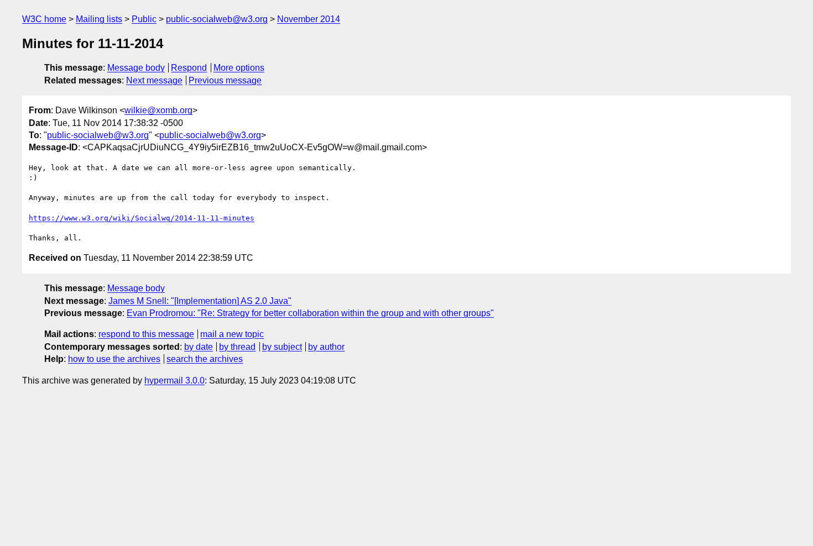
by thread (237, 346)
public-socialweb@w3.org (217, 19)
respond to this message (146, 334)
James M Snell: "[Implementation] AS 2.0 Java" (199, 301)
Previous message (225, 80)
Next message (154, 80)
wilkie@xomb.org (158, 110)
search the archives (204, 359)
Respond (189, 67)
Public (144, 19)
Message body (136, 67)
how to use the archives (114, 359)
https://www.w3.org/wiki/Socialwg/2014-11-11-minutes (141, 218)
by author (326, 346)
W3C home (44, 19)
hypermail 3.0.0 (174, 380)
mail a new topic (232, 334)
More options (238, 67)
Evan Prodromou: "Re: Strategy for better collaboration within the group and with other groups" (310, 313)
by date (198, 346)
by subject (282, 346)
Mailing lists (99, 19)
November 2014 (308, 19)
